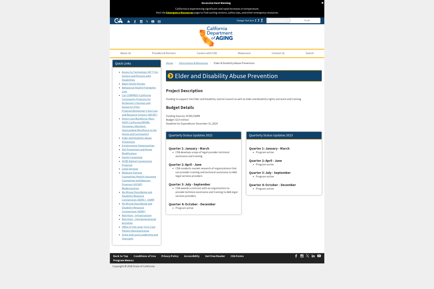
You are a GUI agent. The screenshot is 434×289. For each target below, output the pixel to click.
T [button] (256, 20)
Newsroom (244, 53)
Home (169, 63)
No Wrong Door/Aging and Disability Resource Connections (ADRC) (137, 207)
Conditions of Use (145, 256)
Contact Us (278, 53)
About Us (125, 53)
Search (310, 53)
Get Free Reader (215, 256)
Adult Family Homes (133, 83)
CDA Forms (237, 256)
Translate (315, 20)
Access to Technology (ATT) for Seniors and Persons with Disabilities (140, 75)
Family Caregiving (132, 157)
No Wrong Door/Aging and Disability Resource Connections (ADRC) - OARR (138, 196)
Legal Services (130, 168)
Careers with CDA (207, 53)
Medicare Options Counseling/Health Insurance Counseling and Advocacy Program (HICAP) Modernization (139, 180)
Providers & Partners (164, 53)
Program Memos (123, 260)
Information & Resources (193, 63)
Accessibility (192, 256)
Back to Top (120, 256)
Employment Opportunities (138, 145)
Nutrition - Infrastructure (137, 215)
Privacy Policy (170, 256)
